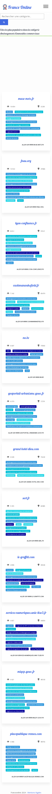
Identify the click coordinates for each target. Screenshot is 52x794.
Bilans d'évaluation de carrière (17, 367)
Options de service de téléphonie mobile (28, 351)
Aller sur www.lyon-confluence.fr (30, 269)
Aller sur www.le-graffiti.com (32, 596)
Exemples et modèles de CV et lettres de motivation (24, 580)
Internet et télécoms (25, 420)
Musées (9, 112)
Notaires (25, 308)
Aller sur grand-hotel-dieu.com (31, 482)
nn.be (26, 338)
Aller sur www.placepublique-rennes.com (28, 777)
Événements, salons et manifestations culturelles (23, 135)
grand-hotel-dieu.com (26, 449)
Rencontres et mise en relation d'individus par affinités (25, 197)
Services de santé (13, 514)
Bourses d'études (13, 194)
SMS (8, 351)
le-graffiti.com (26, 557)
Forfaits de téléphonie (14, 371)
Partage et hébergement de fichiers (19, 646)
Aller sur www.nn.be (36, 377)
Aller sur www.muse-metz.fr (33, 145)
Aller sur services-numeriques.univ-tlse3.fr (27, 655)
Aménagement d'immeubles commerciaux (21, 122)
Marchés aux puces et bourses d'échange (21, 754)
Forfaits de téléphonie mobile (17, 354)
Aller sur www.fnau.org (34, 207)
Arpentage (10, 420)
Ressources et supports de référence (19, 413)
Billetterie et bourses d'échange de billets (21, 115)
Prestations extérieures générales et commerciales (24, 465)
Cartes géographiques (28, 406)
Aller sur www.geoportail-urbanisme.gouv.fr (26, 433)
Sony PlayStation (37, 649)
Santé (19, 524)
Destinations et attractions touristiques (29, 112)
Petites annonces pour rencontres (18, 187)
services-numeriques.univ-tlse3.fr (26, 613)
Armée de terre (12, 138)
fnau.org (26, 161)
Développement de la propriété (18, 190)
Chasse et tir (11, 760)
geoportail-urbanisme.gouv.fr (26, 393)
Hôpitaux (10, 524)
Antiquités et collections (15, 767)
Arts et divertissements (14, 573)
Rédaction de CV (12, 583)
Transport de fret (13, 315)
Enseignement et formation (16, 528)
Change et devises (13, 747)
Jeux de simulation (28, 583)
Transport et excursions (15, 240)
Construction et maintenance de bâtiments (21, 177)
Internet (9, 410)
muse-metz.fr (26, 99)
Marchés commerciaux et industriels (19, 181)
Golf (27, 371)
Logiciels (10, 263)
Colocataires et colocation (16, 534)
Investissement (37, 308)
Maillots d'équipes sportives (16, 590)
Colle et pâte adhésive (14, 361)
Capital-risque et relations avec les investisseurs (23, 357)
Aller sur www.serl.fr (35, 541)
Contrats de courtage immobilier (18, 125)
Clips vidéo (36, 587)
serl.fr (26, 498)
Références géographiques (25, 410)
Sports (20, 200)
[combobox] (22, 16)
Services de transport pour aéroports (20, 256)
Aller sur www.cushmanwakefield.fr (30, 321)
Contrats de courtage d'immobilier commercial (23, 128)
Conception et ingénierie (15, 705)
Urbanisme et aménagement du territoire (21, 174)
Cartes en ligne (12, 406)
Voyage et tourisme (13, 118)
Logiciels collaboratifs (14, 642)
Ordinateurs (11, 629)
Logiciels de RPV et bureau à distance (29, 626)
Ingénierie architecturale (15, 711)
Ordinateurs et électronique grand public (21, 639)
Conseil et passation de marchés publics (20, 685)
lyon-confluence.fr (26, 223)
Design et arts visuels (23, 570)
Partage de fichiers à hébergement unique (21, 632)
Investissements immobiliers (25, 312)
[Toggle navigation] (45, 6)
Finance (9, 312)
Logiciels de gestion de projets (17, 649)
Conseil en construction (15, 695)
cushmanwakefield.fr (26, 285)
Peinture (10, 570)
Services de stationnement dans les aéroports (22, 253)
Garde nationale (36, 354)
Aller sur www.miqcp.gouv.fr (32, 718)
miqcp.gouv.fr (26, 671)
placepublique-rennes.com (26, 734)
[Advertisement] (26, 66)
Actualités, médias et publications (18, 423)
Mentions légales (34, 792)
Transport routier (13, 308)
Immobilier (10, 200)
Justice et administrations (15, 698)
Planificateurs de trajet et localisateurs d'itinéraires (24, 426)
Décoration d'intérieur (35, 705)
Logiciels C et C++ (13, 132)
